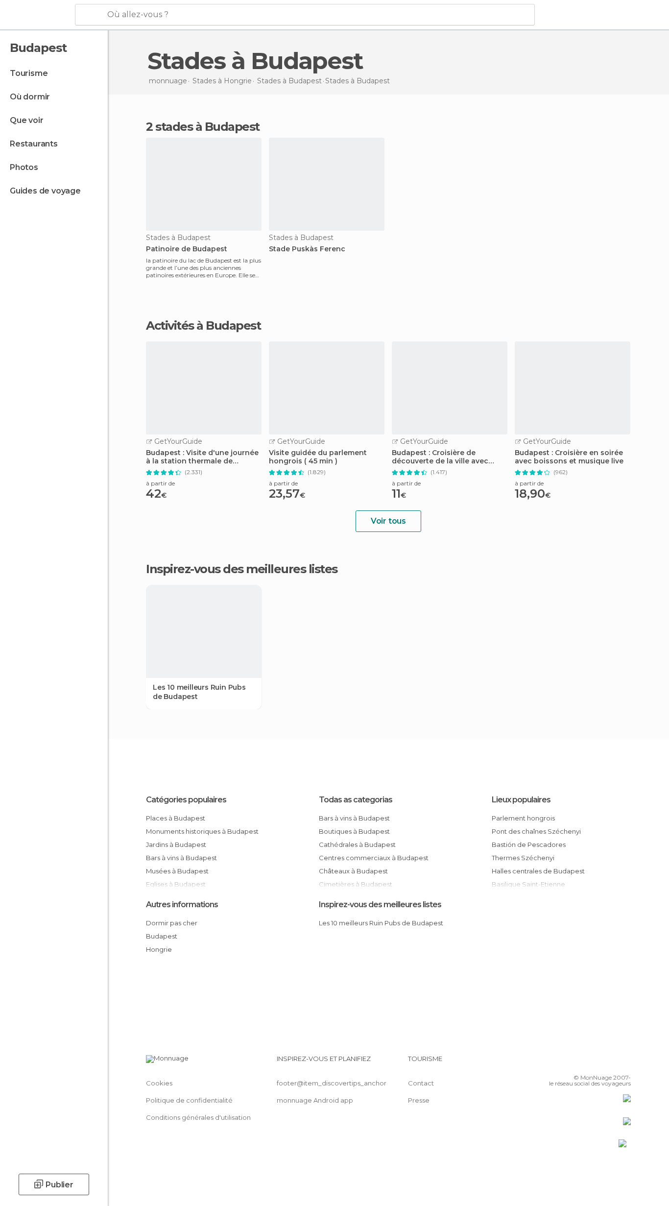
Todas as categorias (355, 799)
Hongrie (159, 949)
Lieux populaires (521, 799)
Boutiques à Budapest (354, 831)
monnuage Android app (315, 1100)
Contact (421, 1083)
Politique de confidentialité (189, 1100)
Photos (24, 167)
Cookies (159, 1083)
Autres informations (182, 904)
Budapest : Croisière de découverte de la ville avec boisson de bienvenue (440, 457)
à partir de (160, 483)
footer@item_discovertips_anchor (331, 1083)
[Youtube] (623, 1062)
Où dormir (30, 96)
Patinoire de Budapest (186, 249)
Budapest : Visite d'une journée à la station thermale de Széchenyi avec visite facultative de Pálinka (202, 457)
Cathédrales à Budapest (357, 844)
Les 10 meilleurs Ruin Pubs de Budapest (199, 691)
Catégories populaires (186, 799)
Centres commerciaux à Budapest (374, 858)
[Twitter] (591, 1062)
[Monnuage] (36, 15)
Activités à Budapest (203, 326)
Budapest (161, 936)
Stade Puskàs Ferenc (307, 249)
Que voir (26, 120)
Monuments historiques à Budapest (202, 831)
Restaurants (34, 143)
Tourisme (29, 73)
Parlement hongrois (523, 818)
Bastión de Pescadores (529, 844)
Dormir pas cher (171, 923)
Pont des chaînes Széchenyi (536, 831)
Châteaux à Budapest (353, 871)
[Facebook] (575, 1062)
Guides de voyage (45, 190)
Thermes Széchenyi (523, 858)
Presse (419, 1100)
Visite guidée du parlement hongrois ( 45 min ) (318, 457)
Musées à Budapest (177, 871)
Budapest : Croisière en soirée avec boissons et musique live (569, 457)
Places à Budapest (175, 818)
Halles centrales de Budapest (538, 871)
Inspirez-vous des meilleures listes (380, 904)
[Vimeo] (607, 1062)
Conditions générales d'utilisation (198, 1117)
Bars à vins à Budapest (181, 858)
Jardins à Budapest (176, 844)
